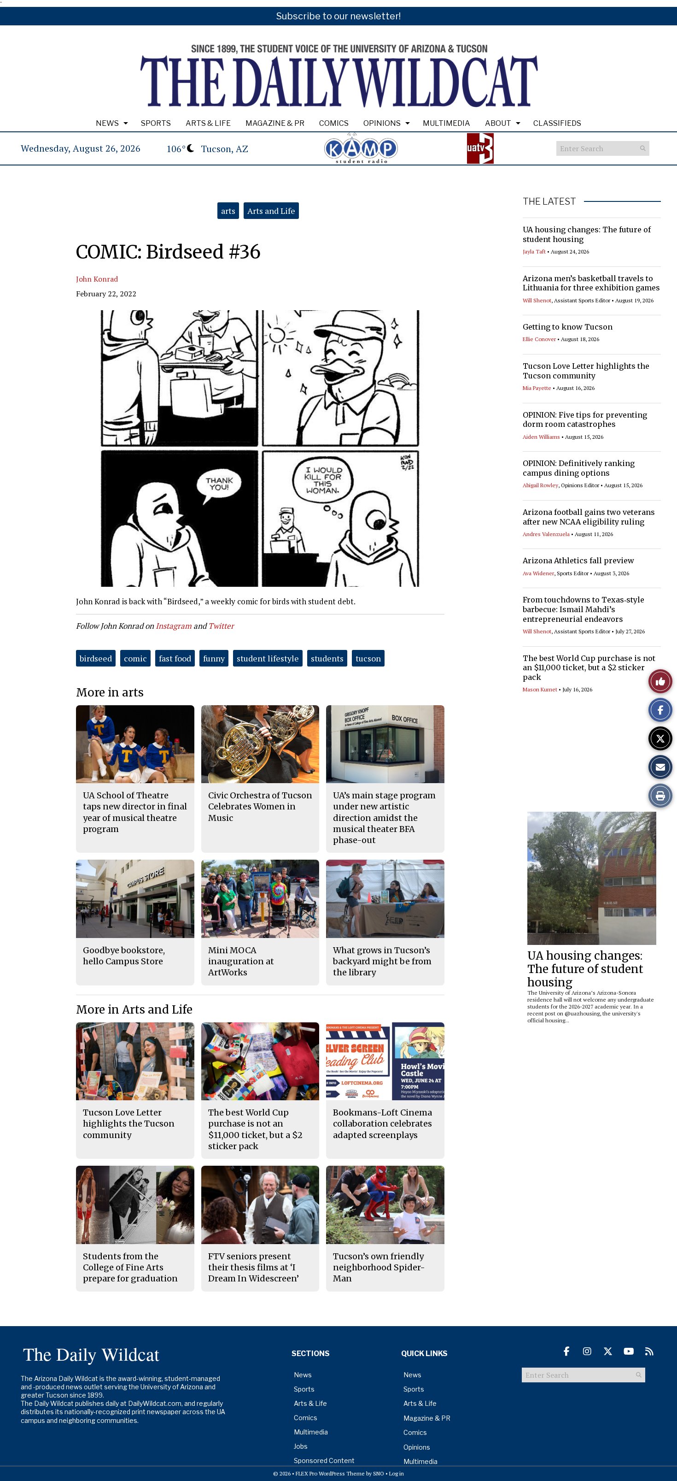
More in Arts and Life (134, 1010)
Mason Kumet (540, 689)
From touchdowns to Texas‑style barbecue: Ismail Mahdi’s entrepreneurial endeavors (583, 609)
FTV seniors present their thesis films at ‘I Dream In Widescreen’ (253, 1267)
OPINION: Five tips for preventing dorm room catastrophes (585, 419)
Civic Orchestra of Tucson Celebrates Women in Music (260, 806)
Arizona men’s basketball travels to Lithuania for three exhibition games (591, 283)
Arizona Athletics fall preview (578, 560)
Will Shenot (537, 300)
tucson (368, 658)
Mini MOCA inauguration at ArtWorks (241, 961)
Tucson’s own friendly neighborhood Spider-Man (379, 1267)
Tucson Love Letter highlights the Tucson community (586, 370)
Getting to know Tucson (568, 326)
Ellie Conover (539, 339)
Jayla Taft (534, 251)
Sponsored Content (324, 1460)
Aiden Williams (541, 436)
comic (135, 658)
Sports (156, 123)
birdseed (96, 658)
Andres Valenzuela (546, 534)
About (498, 123)
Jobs (301, 1446)
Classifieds (557, 123)
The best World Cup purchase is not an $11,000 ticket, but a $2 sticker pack (589, 668)
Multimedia (446, 123)
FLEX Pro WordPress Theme (330, 1473)
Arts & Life (208, 123)
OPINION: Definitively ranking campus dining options (579, 468)
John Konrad (97, 279)
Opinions (382, 123)
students (327, 658)
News (107, 123)
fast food (175, 658)
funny (214, 658)
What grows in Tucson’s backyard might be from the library (382, 961)
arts (228, 210)
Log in (396, 1473)
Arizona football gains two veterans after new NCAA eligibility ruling (589, 516)
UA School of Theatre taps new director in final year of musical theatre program (135, 812)
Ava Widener (538, 573)
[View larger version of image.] (260, 448)
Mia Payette (537, 387)
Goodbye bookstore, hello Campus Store (124, 956)
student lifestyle (268, 658)
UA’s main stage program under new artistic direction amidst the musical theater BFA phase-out (384, 817)
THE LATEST (549, 201)
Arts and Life (271, 210)
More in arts (110, 692)
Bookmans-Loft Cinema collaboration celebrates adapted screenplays (382, 1123)
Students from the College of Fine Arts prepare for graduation (130, 1267)
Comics (334, 123)
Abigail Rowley (540, 485)
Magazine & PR (274, 123)
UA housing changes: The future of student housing (585, 969)
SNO (378, 1473)
